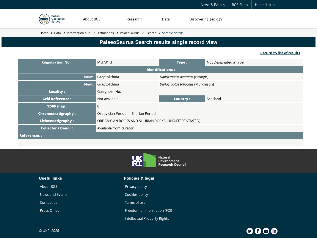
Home (44, 33)
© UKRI (49, 230)
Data (166, 19)
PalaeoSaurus (130, 33)
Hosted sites (265, 4)
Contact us (48, 202)
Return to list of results (280, 53)
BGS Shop (240, 4)
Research (134, 19)
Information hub (79, 33)
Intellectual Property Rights (147, 218)
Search (151, 33)
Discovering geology (205, 19)
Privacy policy (136, 186)
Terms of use (135, 202)
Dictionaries (105, 33)
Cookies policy (136, 194)
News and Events (53, 194)
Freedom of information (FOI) (148, 210)
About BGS (91, 19)
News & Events (213, 4)
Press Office (49, 210)
